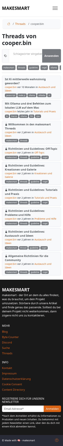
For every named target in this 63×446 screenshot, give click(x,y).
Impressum (9, 373)
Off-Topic (39, 152)
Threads (20, 24)
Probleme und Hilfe (45, 218)
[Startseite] (9, 24)
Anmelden (52, 409)
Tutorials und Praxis (44, 111)
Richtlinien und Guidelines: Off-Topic (32, 149)
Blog (5, 331)
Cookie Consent (12, 384)
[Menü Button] (55, 8)
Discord (7, 342)
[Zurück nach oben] (56, 440)
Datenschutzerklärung (16, 379)
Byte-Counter (10, 337)
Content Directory (13, 390)
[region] (31, 67)
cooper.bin (11, 87)
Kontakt (7, 368)
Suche (6, 348)
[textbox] (28, 54)
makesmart (16, 8)
